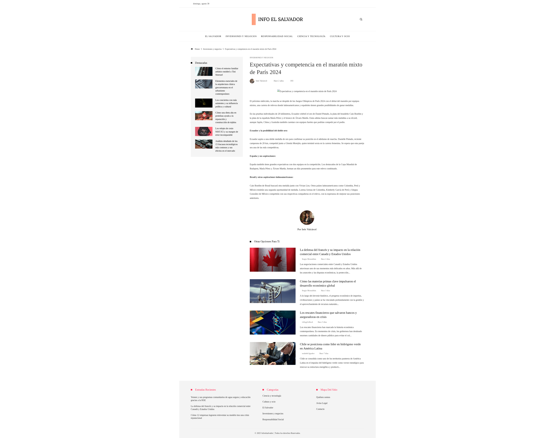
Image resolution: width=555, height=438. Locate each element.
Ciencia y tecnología (271, 396)
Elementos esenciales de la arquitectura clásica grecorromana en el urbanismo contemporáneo (226, 87)
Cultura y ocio (268, 401)
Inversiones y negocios (261, 58)
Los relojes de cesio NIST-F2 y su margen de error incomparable (226, 131)
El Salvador (267, 407)
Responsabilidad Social (273, 419)
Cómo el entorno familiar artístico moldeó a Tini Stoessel (226, 71)
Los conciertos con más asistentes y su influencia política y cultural (226, 103)
